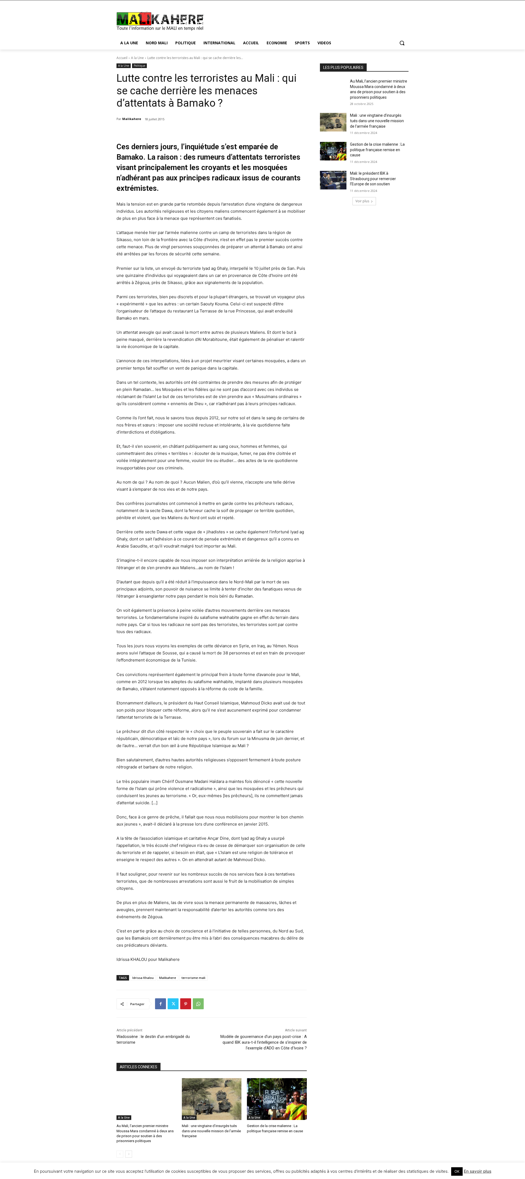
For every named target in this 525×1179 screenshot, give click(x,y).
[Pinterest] (185, 1003)
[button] (402, 42)
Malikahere (131, 119)
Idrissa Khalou (143, 978)
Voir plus (362, 201)
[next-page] (128, 1154)
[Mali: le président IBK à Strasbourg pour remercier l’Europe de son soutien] (333, 180)
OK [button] (456, 1171)
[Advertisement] (303, 20)
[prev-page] (119, 1154)
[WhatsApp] (198, 1003)
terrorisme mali (193, 978)
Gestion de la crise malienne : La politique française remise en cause (377, 149)
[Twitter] (173, 1003)
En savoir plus (477, 1171)
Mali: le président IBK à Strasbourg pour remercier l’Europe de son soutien (373, 178)
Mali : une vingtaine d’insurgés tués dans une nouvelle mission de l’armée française (211, 1131)
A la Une (137, 57)
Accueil (121, 57)
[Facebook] (160, 1003)
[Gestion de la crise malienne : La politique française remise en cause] (277, 1099)
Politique (139, 66)
